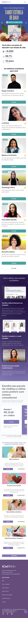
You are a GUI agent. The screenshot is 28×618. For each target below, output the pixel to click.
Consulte (13, 102)
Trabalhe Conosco (6, 598)
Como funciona (5, 587)
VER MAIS (14, 555)
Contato (4, 601)
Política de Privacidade (7, 594)
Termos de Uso (5, 591)
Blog (3, 580)
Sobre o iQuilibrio (6, 584)
